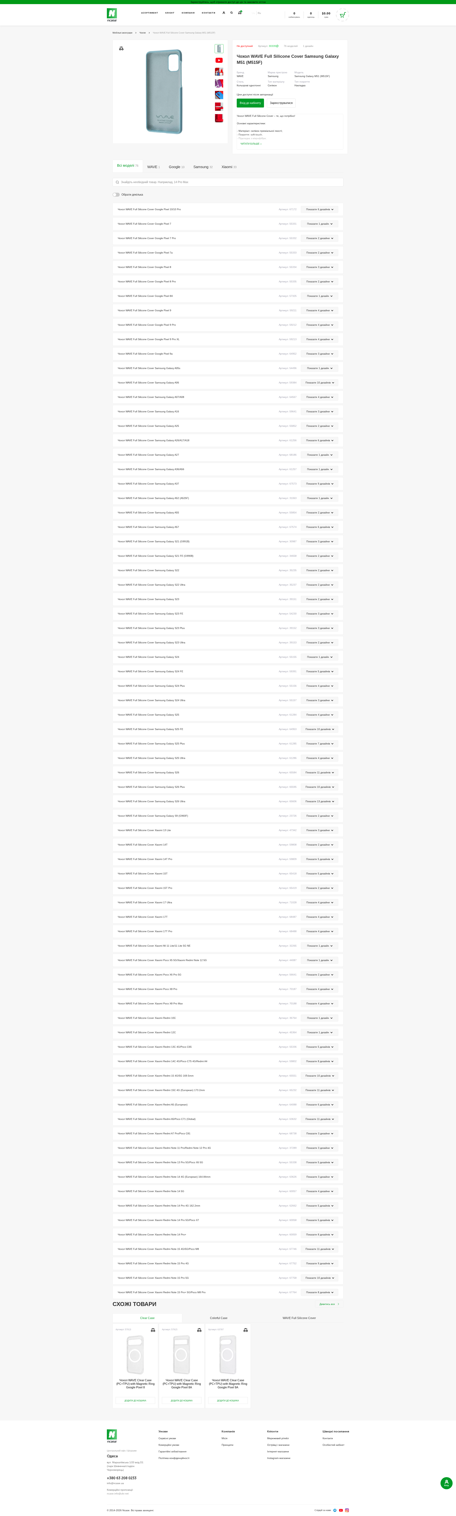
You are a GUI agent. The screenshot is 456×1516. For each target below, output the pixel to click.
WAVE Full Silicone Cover (299, 1318)
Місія (224, 1438)
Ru (259, 13)
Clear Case (147, 1318)
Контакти (208, 13)
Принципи (227, 1444)
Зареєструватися (281, 102)
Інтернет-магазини (278, 1451)
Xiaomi (229, 167)
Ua (253, 13)
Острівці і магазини (278, 1444)
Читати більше (250, 143)
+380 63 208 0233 (121, 1478)
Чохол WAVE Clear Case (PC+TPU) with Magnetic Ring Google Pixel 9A (228, 1384)
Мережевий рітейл (278, 1438)
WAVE (153, 167)
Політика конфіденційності (174, 1458)
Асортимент (149, 13)
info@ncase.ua (115, 1483)
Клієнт (170, 13)
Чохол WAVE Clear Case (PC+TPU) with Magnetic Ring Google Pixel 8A (182, 1384)
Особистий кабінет (333, 1444)
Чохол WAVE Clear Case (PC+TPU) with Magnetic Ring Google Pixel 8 (135, 1384)
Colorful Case (218, 1318)
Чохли (142, 33)
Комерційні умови (169, 1444)
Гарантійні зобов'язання (172, 1451)
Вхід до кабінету (250, 102)
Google (177, 167)
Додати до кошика (135, 1400)
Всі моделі (127, 165)
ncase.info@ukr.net (118, 1493)
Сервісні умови (167, 1438)
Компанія (188, 13)
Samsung (203, 167)
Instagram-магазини (278, 1458)
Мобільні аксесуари (122, 33)
